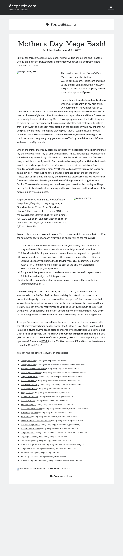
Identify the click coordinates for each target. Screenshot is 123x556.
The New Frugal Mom (30, 424)
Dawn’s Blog (26, 440)
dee (59, 50)
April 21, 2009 (73, 50)
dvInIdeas (25, 452)
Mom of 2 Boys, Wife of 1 (32, 444)
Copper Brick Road (29, 376)
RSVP (44, 341)
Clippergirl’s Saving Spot (32, 436)
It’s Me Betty (26, 416)
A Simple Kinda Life (29, 396)
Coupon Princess (28, 448)
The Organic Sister (29, 388)
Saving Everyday (28, 404)
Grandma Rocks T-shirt (29, 207)
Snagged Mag (27, 392)
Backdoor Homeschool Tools (33, 368)
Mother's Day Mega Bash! (61, 44)
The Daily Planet (28, 400)
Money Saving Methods (31, 460)
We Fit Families (96, 176)
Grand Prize (34, 344)
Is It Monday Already (30, 412)
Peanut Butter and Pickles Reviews (36, 420)
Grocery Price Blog (29, 360)
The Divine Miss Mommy (32, 408)
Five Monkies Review (30, 428)
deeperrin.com (22, 6)
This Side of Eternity (30, 384)
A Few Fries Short (28, 380)
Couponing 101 (27, 432)
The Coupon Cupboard (31, 372)
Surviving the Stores (29, 456)
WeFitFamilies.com (71, 80)
